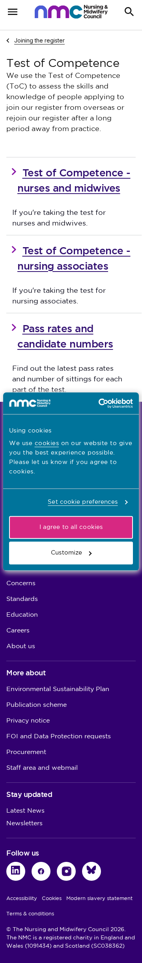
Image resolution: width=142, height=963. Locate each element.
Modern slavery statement (99, 898)
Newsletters (24, 823)
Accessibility (21, 898)
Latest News (25, 811)
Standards (22, 599)
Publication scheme (36, 705)
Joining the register (39, 40)
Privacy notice (28, 721)
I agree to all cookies (71, 527)
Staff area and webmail (42, 768)
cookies (47, 443)
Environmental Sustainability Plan (57, 689)
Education (22, 615)
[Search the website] (129, 12)
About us (20, 646)
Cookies (52, 898)
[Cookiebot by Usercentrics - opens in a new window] (100, 403)
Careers (18, 631)
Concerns (21, 583)
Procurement (26, 752)
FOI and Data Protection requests (58, 736)
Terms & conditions (30, 913)
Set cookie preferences (83, 502)
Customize (66, 552)
